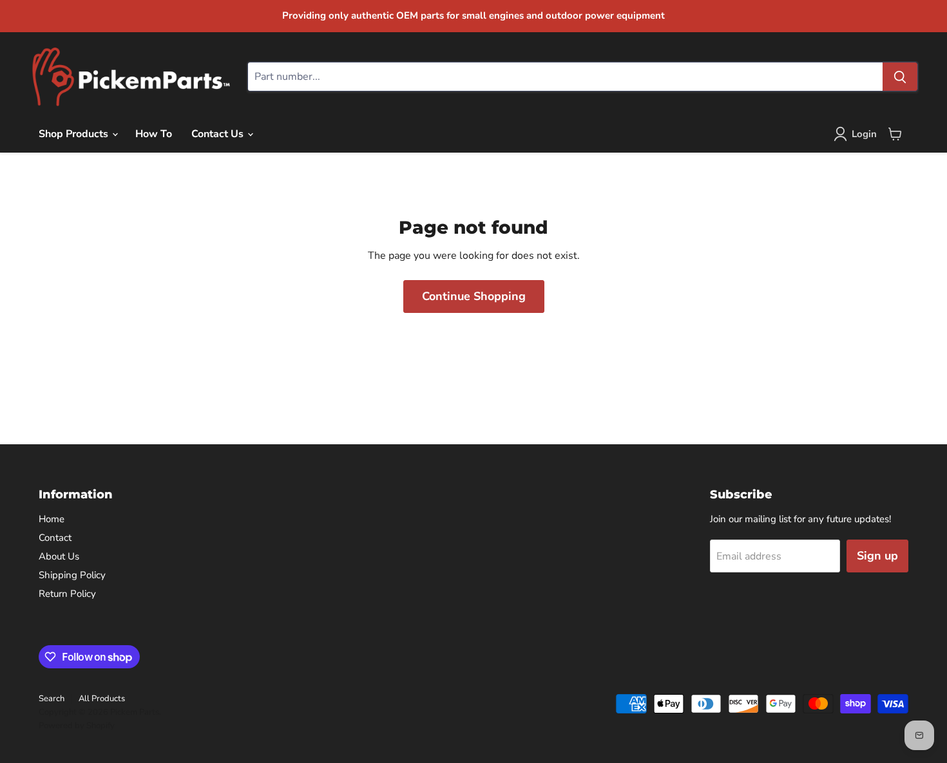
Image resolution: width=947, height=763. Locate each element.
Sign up (877, 555)
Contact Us (218, 134)
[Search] (900, 76)
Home (51, 519)
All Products (102, 698)
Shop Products (75, 134)
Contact (55, 537)
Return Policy (67, 593)
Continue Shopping (474, 296)
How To (153, 134)
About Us (59, 556)
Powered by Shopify (77, 725)
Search (51, 698)
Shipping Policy (72, 575)
